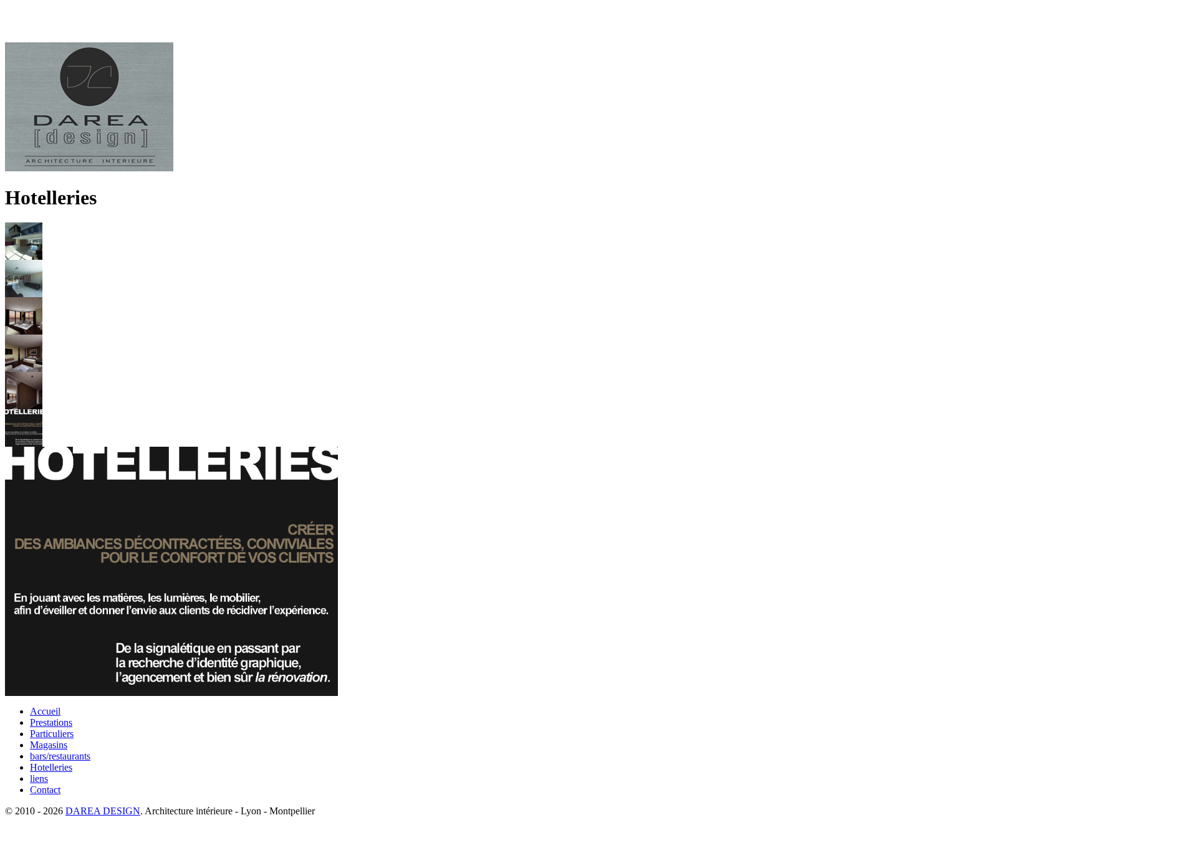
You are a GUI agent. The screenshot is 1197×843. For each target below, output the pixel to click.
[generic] (171, 692)
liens (39, 778)
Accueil (45, 711)
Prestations (51, 722)
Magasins (48, 745)
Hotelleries (51, 767)
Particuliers (52, 733)
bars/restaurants (60, 756)
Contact (45, 789)
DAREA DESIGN (102, 811)
